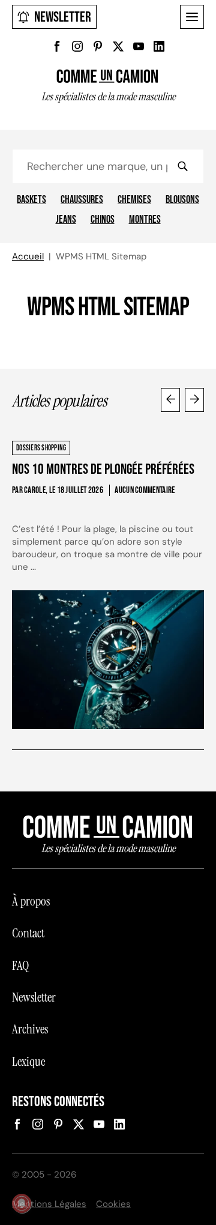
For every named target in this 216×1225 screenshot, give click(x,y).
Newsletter (62, 17)
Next (194, 400)
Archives (30, 1029)
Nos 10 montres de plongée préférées (103, 469)
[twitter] (118, 46)
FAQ (20, 965)
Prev (170, 400)
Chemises (134, 200)
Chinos (103, 220)
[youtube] (138, 46)
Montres (145, 220)
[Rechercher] (182, 166)
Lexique (28, 1061)
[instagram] (77, 46)
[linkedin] (159, 46)
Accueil (28, 256)
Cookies (113, 1204)
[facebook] (57, 46)
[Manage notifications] (21, 1203)
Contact (28, 933)
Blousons (182, 200)
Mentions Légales (49, 1204)
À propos (31, 901)
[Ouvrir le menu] (192, 17)
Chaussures (82, 200)
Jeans (66, 220)
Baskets (31, 200)
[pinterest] (97, 46)
